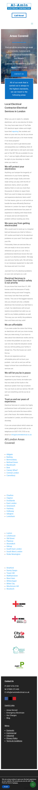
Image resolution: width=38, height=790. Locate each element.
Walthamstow (12, 576)
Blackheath (11, 465)
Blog (8, 718)
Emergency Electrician (15, 713)
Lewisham (10, 516)
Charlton (9, 495)
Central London (12, 473)
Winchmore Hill (12, 586)
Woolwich (10, 589)
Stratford (10, 568)
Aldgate (9, 454)
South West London (14, 551)
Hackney (10, 508)
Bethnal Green (12, 462)
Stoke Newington (13, 554)
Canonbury (10, 475)
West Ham (10, 578)
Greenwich (10, 506)
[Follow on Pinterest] (14, 698)
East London (11, 503)
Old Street (10, 538)
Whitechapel (11, 581)
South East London (14, 549)
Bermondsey (11, 460)
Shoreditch (10, 544)
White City (10, 583)
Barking (9, 457)
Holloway (10, 511)
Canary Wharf (12, 470)
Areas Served (11, 710)
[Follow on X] (10, 698)
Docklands (10, 501)
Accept (6, 786)
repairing (15, 131)
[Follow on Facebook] (6, 698)
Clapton (9, 498)
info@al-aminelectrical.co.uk (21, 435)
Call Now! (19, 15)
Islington (9, 514)
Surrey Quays (11, 570)
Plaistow (9, 541)
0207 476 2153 (13, 686)
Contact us (19, 74)
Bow (8, 467)
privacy (15, 783)
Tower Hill (10, 573)
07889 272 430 (13, 689)
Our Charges (11, 715)
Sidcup (9, 546)
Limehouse (11, 536)
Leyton (9, 533)
